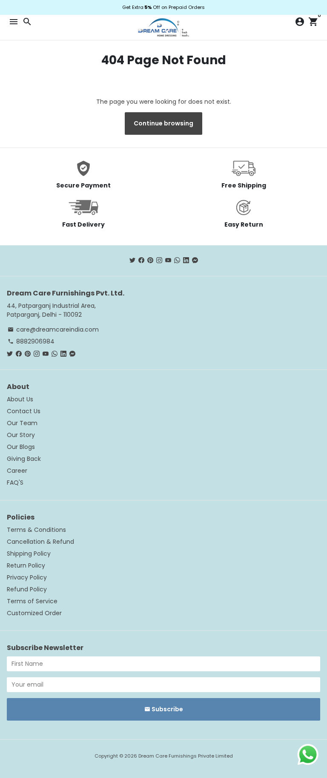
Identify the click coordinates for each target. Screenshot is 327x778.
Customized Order (34, 613)
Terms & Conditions (36, 529)
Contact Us (23, 411)
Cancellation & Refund (40, 541)
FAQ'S (15, 482)
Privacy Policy (27, 577)
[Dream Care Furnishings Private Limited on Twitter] (132, 260)
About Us (20, 399)
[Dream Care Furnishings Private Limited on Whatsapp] (177, 260)
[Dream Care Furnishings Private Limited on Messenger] (195, 260)
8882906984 (31, 341)
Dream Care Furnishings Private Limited (185, 755)
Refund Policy (27, 589)
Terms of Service (32, 601)
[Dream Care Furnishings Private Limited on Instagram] (159, 260)
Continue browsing (163, 123)
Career (17, 470)
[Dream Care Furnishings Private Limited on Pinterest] (150, 260)
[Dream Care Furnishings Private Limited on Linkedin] (186, 260)
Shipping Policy (29, 553)
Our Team (22, 423)
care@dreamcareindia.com (53, 329)
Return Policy (26, 565)
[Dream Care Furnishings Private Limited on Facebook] (141, 260)
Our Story (21, 435)
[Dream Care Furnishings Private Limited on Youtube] (168, 260)
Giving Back (24, 458)
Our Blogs (21, 447)
